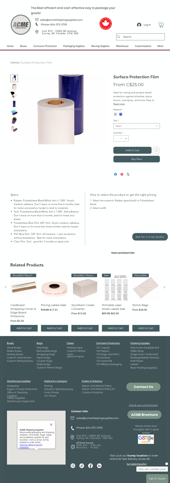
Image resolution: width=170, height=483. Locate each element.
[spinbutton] (121, 138)
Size (116, 120)
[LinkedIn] (99, 465)
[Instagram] (73, 465)
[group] (85, 303)
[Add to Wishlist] (156, 150)
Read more (119, 103)
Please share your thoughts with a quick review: (146, 429)
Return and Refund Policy (123, 253)
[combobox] (136, 126)
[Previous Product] (6, 287)
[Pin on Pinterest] (122, 174)
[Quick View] (54, 287)
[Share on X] (128, 174)
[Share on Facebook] (116, 174)
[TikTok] (81, 465)
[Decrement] (116, 138)
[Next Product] (164, 287)
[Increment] (126, 138)
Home (14, 62)
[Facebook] (90, 465)
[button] (161, 25)
